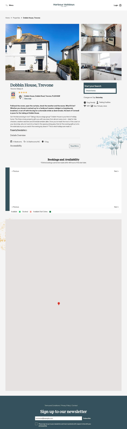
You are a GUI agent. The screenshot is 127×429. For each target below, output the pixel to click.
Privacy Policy (66, 405)
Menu (11, 5)
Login (116, 5)
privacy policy (43, 425)
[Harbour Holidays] (63, 5)
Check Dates (91, 91)
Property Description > (18, 130)
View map (27, 98)
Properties (16, 18)
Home (7, 18)
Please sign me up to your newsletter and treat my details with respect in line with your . (65, 424)
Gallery (10, 27)
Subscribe (87, 418)
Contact (75, 405)
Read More (74, 146)
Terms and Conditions (52, 405)
